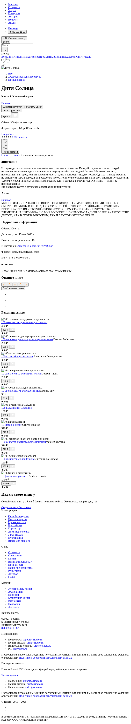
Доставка (13, 607)
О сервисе (14, 7)
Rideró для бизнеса (19, 540)
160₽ (5, 415)
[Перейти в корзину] (7, 61)
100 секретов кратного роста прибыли (23, 441)
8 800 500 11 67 (10, 627)
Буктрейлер (15, 525)
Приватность (15, 564)
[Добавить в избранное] (4, 141)
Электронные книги (20, 588)
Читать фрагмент (12, 110)
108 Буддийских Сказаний (16, 407)
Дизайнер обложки (19, 531)
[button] (65, 49)
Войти (6, 41)
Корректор (14, 528)
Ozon (50, 245)
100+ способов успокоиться (17, 356)
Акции (12, 22)
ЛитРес (43, 245)
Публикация (15, 537)
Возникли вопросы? (20, 561)
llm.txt (11, 577)
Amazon (21, 245)
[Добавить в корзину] (14, 115)
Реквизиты (14, 570)
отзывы (15, 155)
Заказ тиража (15, 534)
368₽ (5, 364)
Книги (12, 558)
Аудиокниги (15, 591)
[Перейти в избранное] (3, 61)
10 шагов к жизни (11, 424)
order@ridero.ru (42, 645)
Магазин (13, 4)
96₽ (5, 398)
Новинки (13, 594)
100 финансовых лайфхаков (17, 458)
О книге (6, 155)
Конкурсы (14, 13)
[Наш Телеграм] (9, 710)
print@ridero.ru (35, 642)
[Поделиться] (4, 147)
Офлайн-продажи (18, 516)
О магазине (14, 555)
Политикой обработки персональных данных (45, 657)
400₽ (5, 330)
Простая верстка (17, 519)
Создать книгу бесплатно (16, 507)
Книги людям (83, 56)
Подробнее (7, 134)
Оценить (21, 137)
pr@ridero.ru (20, 648)
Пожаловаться (10, 152)
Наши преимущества (20, 567)
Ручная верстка (17, 522)
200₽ (5, 381)
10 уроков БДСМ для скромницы (20, 390)
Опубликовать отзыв (13, 288)
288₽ (5, 347)
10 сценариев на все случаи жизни (21, 373)
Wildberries (32, 245)
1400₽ (6, 483)
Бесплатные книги (19, 597)
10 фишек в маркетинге (15, 476)
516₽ (5, 449)
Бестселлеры (33, 56)
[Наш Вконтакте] (10, 707)
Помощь (13, 28)
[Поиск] (4, 49)
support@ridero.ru (32, 639)
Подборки (70, 56)
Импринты (19, 56)
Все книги (7, 56)
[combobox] (65, 45)
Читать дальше (9, 675)
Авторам (13, 16)
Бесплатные (48, 56)
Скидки (59, 56)
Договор (13, 573)
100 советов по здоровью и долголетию (24, 322)
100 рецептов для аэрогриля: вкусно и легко (27, 339)
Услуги (12, 10)
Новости (13, 19)
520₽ (5, 432)
